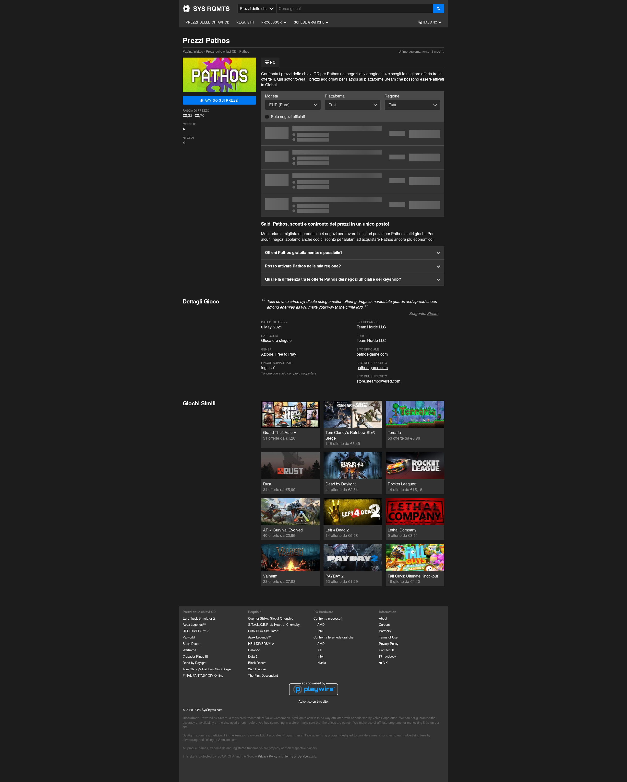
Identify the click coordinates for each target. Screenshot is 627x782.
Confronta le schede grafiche (333, 637)
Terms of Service (296, 756)
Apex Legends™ (194, 624)
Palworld (189, 637)
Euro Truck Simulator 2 (199, 618)
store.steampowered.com (378, 381)
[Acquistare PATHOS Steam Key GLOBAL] (352, 157)
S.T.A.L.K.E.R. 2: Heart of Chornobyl (274, 624)
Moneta (271, 96)
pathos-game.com (372, 354)
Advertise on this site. (314, 701)
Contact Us (386, 650)
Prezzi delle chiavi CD (207, 22)
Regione (392, 96)
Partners (385, 630)
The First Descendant (263, 675)
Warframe (189, 650)
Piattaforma (335, 96)
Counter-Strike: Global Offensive (270, 618)
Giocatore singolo (276, 340)
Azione (267, 354)
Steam (432, 313)
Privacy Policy (388, 643)
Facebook (389, 656)
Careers (384, 624)
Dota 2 (252, 656)
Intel (320, 630)
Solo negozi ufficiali (288, 116)
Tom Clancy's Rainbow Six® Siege (207, 669)
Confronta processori (328, 618)
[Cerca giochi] (438, 8)
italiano (430, 22)
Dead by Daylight (194, 662)
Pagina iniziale (206, 9)
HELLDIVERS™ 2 (195, 630)
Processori (272, 22)
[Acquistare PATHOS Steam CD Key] (352, 133)
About (383, 618)
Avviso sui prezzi (221, 100)
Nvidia (321, 662)
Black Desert (191, 643)
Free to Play (285, 354)
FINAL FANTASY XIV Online (203, 675)
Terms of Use (388, 637)
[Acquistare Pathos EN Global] (352, 181)
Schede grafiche (310, 22)
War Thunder (257, 669)
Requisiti (245, 22)
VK (385, 662)
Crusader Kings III (195, 656)
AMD (321, 624)
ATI (319, 650)
